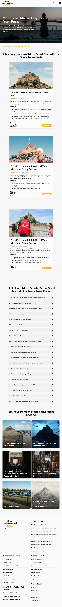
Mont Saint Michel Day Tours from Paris (41, 531)
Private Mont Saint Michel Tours (39, 551)
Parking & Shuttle (7, 572)
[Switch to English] (53, 3)
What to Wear (6, 575)
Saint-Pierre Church (36, 575)
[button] (60, 3)
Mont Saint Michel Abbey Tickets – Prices (13, 566)
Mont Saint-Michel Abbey (37, 559)
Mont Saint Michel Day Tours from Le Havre (42, 541)
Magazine (33, 579)
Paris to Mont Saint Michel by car (11, 593)
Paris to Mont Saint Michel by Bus (11, 596)
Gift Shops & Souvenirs (8, 582)
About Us (33, 587)
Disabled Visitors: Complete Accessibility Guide (14, 579)
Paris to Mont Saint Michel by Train (12, 599)
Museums (33, 566)
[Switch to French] (56, 3)
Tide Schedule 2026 (8, 569)
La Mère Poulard (35, 572)
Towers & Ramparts (36, 562)
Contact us (34, 590)
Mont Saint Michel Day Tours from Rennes (41, 538)
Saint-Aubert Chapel (36, 569)
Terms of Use (34, 600)
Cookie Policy (34, 597)
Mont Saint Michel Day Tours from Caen (41, 544)
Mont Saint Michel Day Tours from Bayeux (41, 548)
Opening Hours (7, 562)
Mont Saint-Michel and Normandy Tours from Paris (44, 534)
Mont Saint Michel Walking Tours (39, 525)
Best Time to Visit (7, 559)
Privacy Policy (34, 594)
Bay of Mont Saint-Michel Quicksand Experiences (43, 528)
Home (4, 46)
